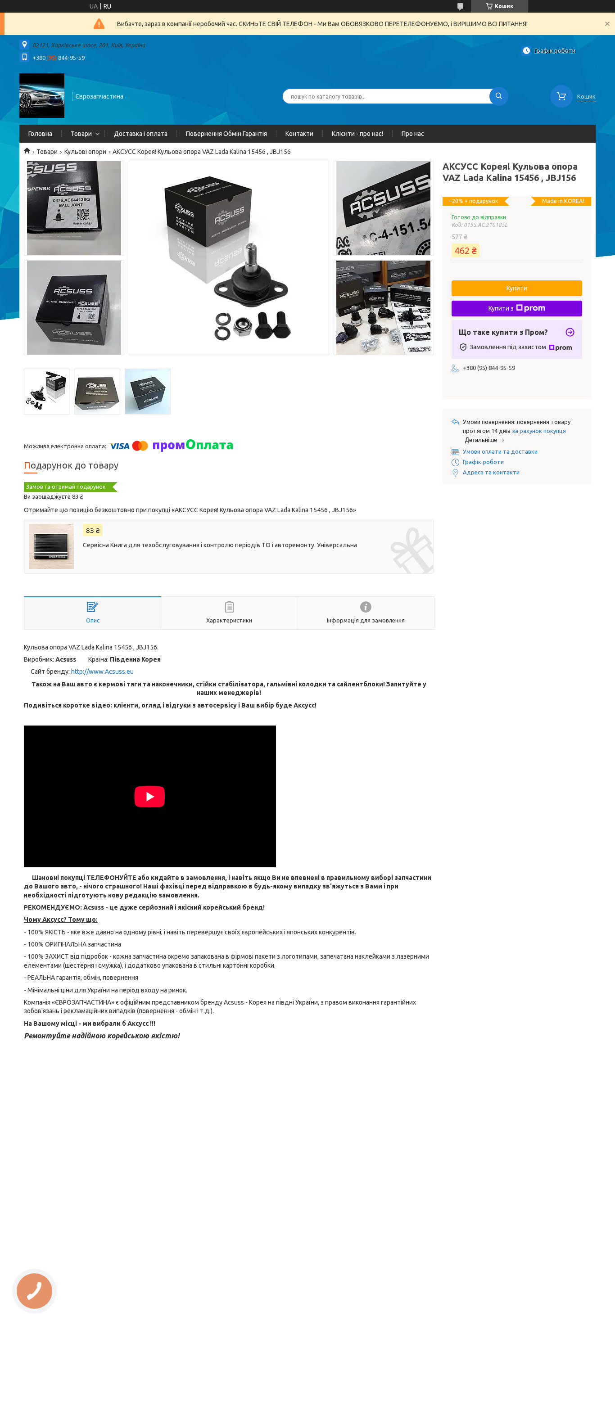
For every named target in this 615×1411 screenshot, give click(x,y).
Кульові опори (85, 151)
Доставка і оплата (140, 134)
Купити (516, 288)
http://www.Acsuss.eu (102, 671)
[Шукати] (498, 96)
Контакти (299, 134)
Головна (40, 134)
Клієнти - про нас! (357, 134)
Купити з (501, 308)
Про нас (413, 134)
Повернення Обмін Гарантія (226, 134)
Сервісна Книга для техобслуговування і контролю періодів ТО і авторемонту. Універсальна (220, 545)
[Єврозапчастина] (41, 95)
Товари (81, 134)
